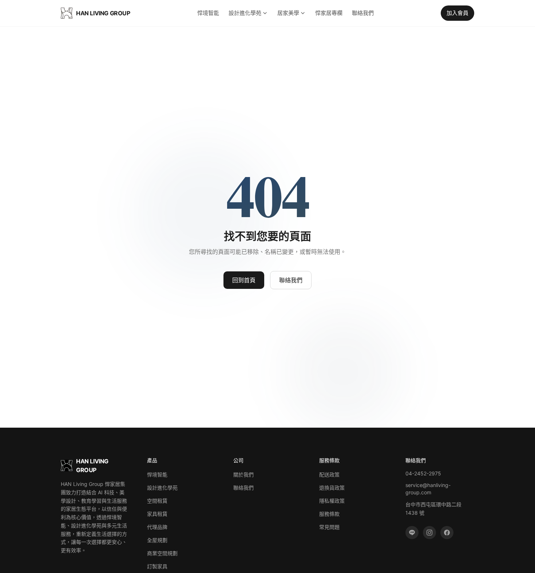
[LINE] (412, 532)
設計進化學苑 (245, 12)
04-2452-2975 (423, 473)
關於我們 (243, 474)
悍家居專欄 (328, 12)
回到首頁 (243, 280)
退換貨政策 (332, 487)
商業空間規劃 (162, 553)
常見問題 (329, 527)
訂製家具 (157, 566)
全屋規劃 (157, 540)
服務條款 (329, 514)
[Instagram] (429, 532)
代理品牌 (157, 527)
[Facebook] (446, 532)
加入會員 (457, 12)
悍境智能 (208, 12)
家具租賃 (157, 514)
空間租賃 (157, 501)
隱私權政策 (332, 501)
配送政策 (329, 474)
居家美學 (288, 12)
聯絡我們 (363, 12)
